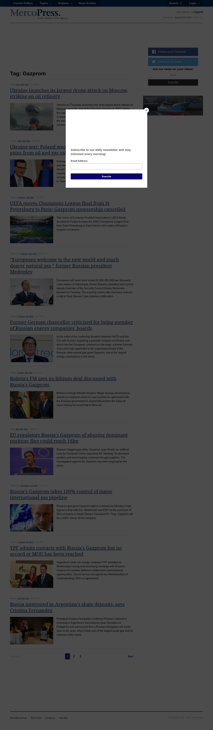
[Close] (146, 110)
